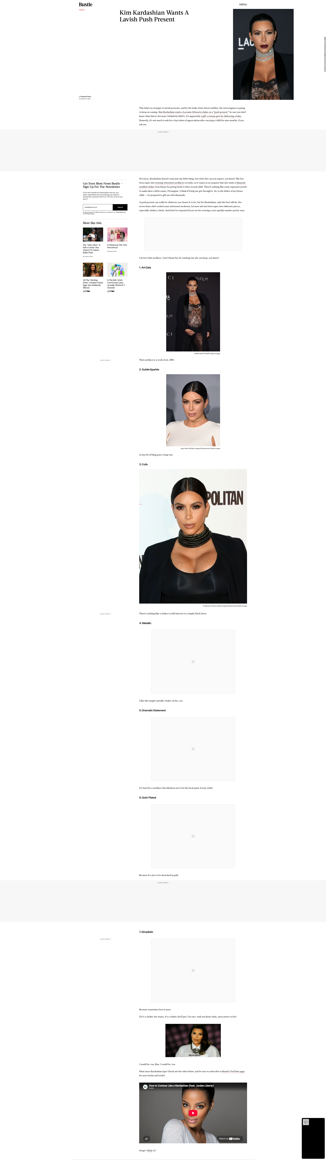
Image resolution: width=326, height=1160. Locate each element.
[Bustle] (85, 4)
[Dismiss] (322, 1120)
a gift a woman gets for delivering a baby (221, 116)
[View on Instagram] (193, 662)
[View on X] (193, 234)
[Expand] (305, 1120)
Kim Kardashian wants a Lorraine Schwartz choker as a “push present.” (194, 112)
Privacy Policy (89, 214)
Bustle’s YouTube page (233, 1071)
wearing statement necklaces (169, 182)
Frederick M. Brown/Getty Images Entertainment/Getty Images (325, 54)
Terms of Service (121, 212)
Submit (120, 207)
